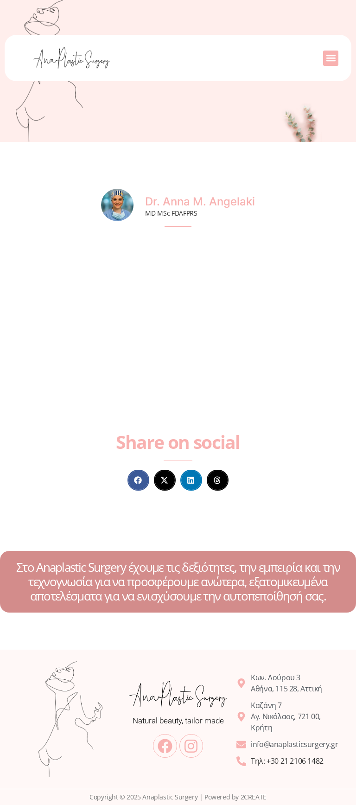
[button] (330, 58)
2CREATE (254, 796)
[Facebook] (165, 746)
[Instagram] (191, 746)
